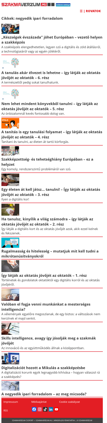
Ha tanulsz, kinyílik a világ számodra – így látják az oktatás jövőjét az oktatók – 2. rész (47, 221)
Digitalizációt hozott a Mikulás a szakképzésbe (43, 367)
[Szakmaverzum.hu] (27, 5)
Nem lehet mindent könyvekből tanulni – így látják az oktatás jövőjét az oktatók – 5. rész (49, 106)
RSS (5, 410)
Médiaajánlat (39, 401)
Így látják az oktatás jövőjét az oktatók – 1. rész (44, 275)
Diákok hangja (63, 5)
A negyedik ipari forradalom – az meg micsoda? (43, 393)
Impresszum (10, 401)
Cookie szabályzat (69, 401)
